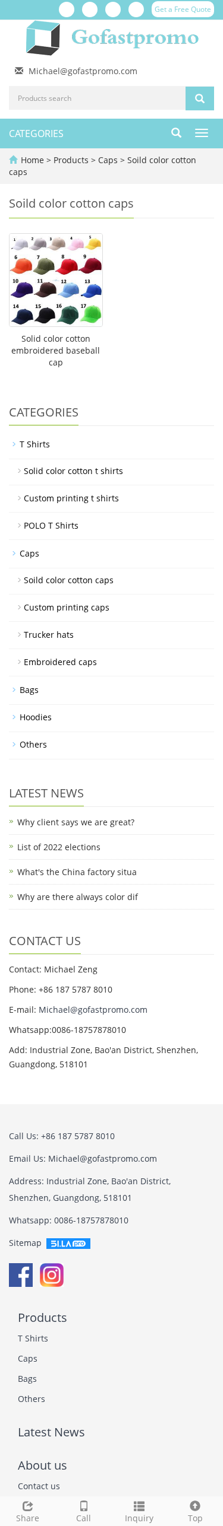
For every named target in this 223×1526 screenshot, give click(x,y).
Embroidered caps (60, 661)
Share (27, 1518)
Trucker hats (49, 634)
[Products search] (200, 98)
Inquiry (139, 1518)
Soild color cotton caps (69, 580)
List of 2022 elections (58, 847)
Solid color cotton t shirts (73, 470)
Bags (29, 689)
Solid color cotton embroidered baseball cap (55, 350)
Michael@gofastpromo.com (83, 71)
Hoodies (36, 717)
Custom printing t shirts (71, 498)
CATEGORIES (36, 133)
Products (72, 160)
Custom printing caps (66, 607)
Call (83, 1518)
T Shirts (35, 444)
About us (42, 1465)
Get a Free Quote (183, 9)
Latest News (51, 1432)
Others (33, 744)
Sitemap (25, 1242)
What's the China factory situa (77, 872)
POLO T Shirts (51, 525)
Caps (108, 160)
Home (32, 160)
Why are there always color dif (77, 896)
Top (195, 1518)
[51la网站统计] (68, 1242)
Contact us (39, 1486)
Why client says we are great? (75, 822)
